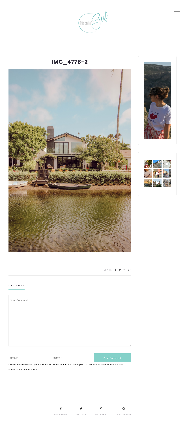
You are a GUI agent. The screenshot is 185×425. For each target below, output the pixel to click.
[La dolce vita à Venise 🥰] (167, 173)
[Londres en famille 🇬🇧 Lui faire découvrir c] (167, 183)
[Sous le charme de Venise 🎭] (157, 173)
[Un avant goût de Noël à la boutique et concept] (167, 164)
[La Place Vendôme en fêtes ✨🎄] (157, 164)
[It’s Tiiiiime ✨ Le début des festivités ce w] (148, 164)
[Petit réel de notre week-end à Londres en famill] (157, 183)
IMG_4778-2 (69, 62)
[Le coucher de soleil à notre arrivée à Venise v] (148, 183)
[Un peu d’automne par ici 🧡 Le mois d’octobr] (148, 173)
